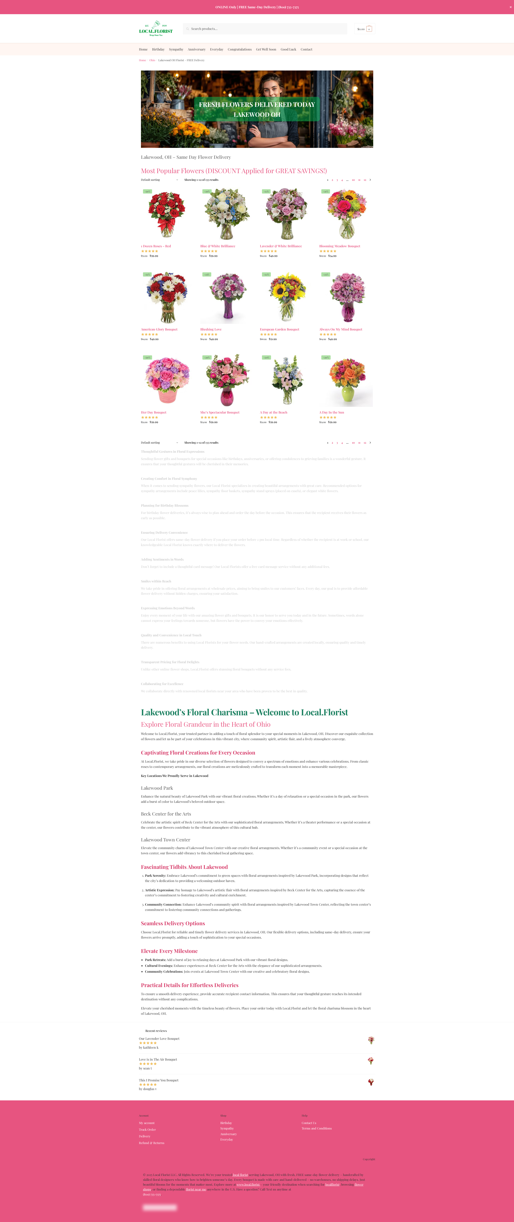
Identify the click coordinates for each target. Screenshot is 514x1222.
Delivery (144, 1136)
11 (359, 180)
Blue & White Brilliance (217, 246)
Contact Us (309, 1123)
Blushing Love (211, 329)
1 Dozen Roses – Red (156, 246)
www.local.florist (248, 1184)
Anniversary (228, 1134)
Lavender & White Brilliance (281, 246)
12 (365, 180)
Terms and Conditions (317, 1128)
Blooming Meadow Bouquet (339, 246)
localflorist (332, 1184)
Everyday (226, 1139)
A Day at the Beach (273, 412)
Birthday (226, 1123)
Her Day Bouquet (153, 412)
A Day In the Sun (331, 412)
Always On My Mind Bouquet (340, 329)
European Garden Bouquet (279, 329)
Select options (168, 264)
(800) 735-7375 (152, 1194)
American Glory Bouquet (159, 329)
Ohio (152, 60)
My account (147, 1123)
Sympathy (227, 1128)
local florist (240, 1175)
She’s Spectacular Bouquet (220, 412)
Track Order (147, 1129)
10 (353, 180)
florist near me (196, 1189)
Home (142, 60)
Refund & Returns (151, 1143)
